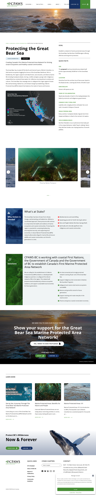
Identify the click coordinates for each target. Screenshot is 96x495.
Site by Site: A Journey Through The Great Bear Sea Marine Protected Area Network (18, 405)
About (57, 4)
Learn (49, 4)
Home (7, 43)
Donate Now (11, 448)
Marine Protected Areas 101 (73, 403)
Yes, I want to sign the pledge (46, 344)
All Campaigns (31, 465)
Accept (75, 489)
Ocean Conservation (21, 43)
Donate (84, 4)
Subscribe (73, 4)
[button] (93, 475)
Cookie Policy (72, 492)
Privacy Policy (78, 492)
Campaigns (12, 43)
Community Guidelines (30, 480)
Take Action (39, 4)
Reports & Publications (30, 472)
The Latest (67, 4)
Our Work (28, 4)
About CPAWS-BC (31, 468)
